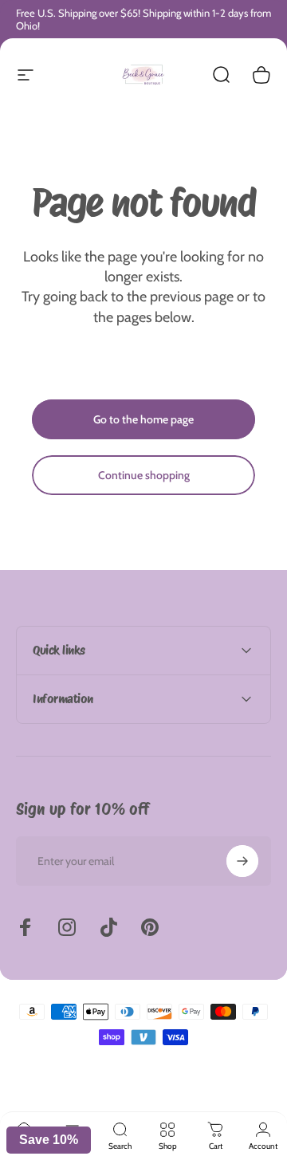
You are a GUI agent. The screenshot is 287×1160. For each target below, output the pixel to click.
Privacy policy (108, 1090)
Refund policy (52, 1090)
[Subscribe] (242, 861)
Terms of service (169, 1090)
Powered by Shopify (214, 1066)
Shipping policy (232, 1090)
